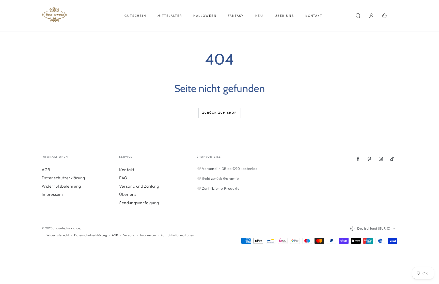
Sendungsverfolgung (139, 202)
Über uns (127, 194)
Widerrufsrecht (57, 235)
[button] (358, 15)
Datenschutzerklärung (63, 177)
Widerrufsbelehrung (61, 186)
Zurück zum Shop (219, 112)
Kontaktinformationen (177, 235)
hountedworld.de (67, 228)
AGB (46, 169)
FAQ (123, 177)
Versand (129, 235)
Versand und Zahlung (139, 186)
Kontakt (126, 169)
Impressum (52, 194)
